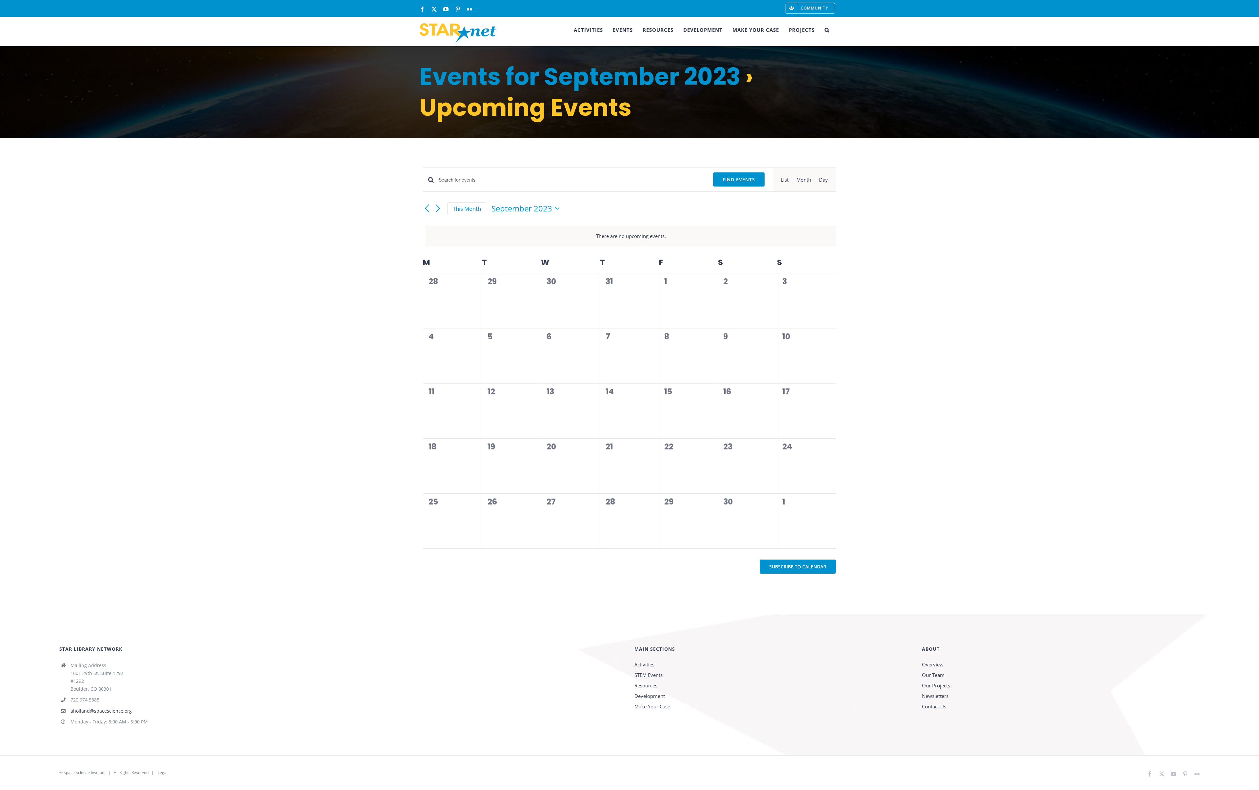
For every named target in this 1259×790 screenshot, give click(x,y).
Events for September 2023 (580, 76)
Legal (163, 772)
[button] (827, 30)
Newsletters (935, 696)
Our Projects (936, 685)
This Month (467, 208)
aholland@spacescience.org (101, 711)
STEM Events (648, 675)
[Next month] (438, 209)
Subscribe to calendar (797, 566)
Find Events (739, 179)
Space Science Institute (85, 772)
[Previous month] (427, 209)
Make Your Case (652, 706)
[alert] (631, 236)
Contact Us (934, 706)
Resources (645, 685)
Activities (644, 664)
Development (649, 696)
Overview (933, 664)
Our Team (933, 675)
